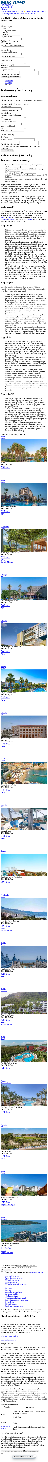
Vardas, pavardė (7, 65)
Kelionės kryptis (6, 27)
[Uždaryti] (34, 1456)
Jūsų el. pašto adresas (8, 1267)
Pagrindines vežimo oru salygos (16, 1300)
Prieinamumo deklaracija (14, 1306)
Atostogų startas (11, 1282)
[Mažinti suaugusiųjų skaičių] (2, 128)
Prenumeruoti (6, 1270)
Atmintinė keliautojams (13, 1292)
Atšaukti (4, 77)
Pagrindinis (9, 81)
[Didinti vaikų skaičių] (25, 63)
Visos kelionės (6, 12)
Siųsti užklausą (14, 77)
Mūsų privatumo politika (9, 1336)
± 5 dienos (7, 43)
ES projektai (9, 1302)
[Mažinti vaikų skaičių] (2, 63)
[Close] (2, 25)
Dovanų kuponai (9, 14)
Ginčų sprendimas (11, 1296)
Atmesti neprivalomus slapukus (12, 1451)
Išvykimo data (6, 37)
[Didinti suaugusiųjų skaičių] (25, 128)
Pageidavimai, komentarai (10, 74)
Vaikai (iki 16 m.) (7, 61)
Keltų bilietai (19, 14)
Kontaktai (8, 1288)
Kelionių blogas (11, 1304)
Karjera (8, 1290)
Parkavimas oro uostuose (14, 1278)
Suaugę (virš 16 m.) (8, 56)
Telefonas (5, 67)
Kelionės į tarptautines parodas (16, 1284)
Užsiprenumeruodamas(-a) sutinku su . (24, 1272)
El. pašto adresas (7, 70)
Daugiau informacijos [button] (8, 1340)
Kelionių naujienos (12, 1280)
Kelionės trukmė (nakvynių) (11, 45)
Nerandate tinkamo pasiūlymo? (24, 1457)
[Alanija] (10, 35)
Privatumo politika (11, 1294)
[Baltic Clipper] (13, 3)
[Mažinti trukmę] (2, 117)
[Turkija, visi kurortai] (10, 31)
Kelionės (8, 83)
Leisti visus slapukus (31, 1451)
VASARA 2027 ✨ (18, 12)
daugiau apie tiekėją (5, 1427)
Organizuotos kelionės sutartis (15, 1298)
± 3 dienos (7, 50)
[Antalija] (10, 33)
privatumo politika (36, 1272)
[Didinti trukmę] (25, 117)
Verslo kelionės (30, 14)
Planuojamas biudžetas (9, 52)
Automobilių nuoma (12, 1276)
